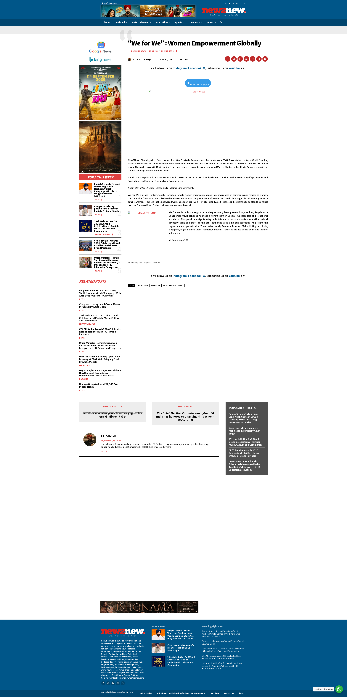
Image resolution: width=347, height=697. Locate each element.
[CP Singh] (130, 59)
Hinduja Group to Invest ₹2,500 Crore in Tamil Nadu (99, 385)
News (98, 200)
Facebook (195, 68)
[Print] (259, 59)
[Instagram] (225, 3)
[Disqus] (149, 496)
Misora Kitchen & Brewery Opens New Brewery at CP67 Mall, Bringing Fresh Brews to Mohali (99, 359)
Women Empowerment (173, 285)
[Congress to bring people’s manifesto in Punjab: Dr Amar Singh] (85, 210)
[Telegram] (265, 59)
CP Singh (146, 59)
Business (153, 51)
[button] (222, 22)
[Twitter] (241, 3)
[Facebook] (222, 3)
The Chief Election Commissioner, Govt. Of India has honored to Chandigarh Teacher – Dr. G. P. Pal (185, 416)
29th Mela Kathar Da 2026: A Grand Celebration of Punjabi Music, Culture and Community (106, 226)
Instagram (180, 68)
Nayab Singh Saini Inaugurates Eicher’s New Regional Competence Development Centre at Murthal (100, 373)
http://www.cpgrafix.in (111, 440)
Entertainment (103, 234)
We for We (155, 285)
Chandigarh (142, 285)
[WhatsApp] (244, 3)
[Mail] (233, 3)
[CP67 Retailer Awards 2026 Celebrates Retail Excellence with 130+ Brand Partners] (85, 245)
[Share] (237, 3)
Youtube (234, 68)
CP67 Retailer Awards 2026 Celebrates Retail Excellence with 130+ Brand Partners (107, 244)
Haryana (83, 379)
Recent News (167, 51)
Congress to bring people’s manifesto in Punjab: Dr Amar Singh (106, 208)
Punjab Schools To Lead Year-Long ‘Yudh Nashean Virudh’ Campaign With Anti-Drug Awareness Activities (107, 190)
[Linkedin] (229, 3)
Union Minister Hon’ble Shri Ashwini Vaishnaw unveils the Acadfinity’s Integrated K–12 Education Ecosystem (107, 262)
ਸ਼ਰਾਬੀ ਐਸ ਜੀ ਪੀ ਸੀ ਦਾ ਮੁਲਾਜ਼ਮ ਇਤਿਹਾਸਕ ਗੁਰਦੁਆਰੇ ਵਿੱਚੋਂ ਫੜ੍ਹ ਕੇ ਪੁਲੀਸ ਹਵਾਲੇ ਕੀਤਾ (112, 415)
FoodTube (84, 366)
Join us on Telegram (199, 84)
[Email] (252, 59)
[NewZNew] (224, 12)
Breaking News (138, 51)
